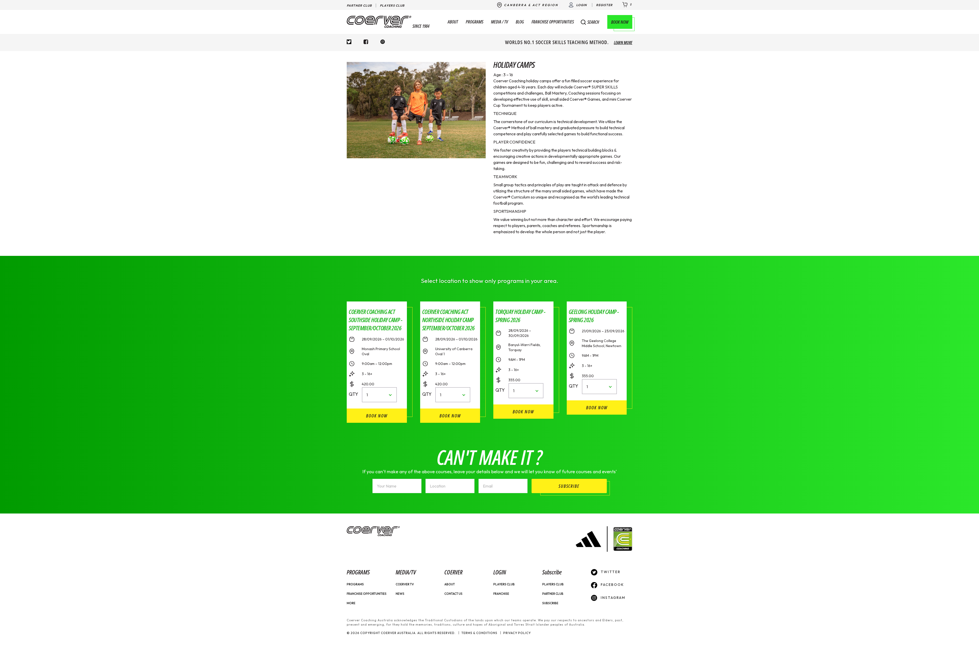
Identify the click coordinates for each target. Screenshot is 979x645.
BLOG (520, 21)
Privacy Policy (517, 633)
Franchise (501, 594)
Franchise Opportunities (553, 21)
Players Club (392, 5)
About (453, 21)
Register (604, 5)
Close (624, 23)
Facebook (611, 584)
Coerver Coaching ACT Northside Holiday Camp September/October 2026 (448, 319)
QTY (352, 394)
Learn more (623, 42)
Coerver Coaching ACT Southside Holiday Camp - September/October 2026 (375, 319)
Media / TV (499, 21)
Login (581, 5)
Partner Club (359, 5)
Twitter (610, 572)
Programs (474, 21)
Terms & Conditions (479, 633)
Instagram (612, 597)
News (400, 594)
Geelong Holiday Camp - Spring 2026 (594, 315)
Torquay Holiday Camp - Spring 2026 (520, 315)
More (351, 603)
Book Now (619, 22)
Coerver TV (405, 584)
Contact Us (453, 594)
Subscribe (550, 603)
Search (593, 22)
